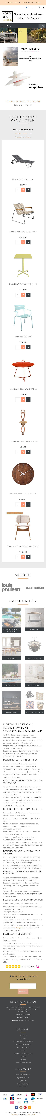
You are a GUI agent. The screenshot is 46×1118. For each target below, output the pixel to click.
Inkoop (23, 1056)
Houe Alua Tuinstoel (23, 336)
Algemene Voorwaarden (23, 1053)
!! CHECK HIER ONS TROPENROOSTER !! (22, 2)
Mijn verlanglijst (23, 1084)
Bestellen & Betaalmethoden (23, 1041)
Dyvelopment (31, 1114)
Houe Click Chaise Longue (23, 179)
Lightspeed (14, 1114)
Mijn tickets (23, 1081)
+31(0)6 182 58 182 (24, 1014)
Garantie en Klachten (23, 1062)
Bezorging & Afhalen (23, 1044)
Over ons (23, 1035)
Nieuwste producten (23, 133)
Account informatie (23, 1074)
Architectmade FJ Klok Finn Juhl (23, 494)
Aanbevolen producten (23, 130)
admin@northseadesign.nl (24, 1020)
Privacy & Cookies (23, 1047)
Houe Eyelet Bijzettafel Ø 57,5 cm (23, 389)
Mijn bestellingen (23, 1078)
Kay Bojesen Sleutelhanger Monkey (23, 441)
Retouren (23, 1050)
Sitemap (23, 1059)
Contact (23, 1038)
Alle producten (23, 1087)
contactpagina (16, 928)
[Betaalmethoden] (5, 1094)
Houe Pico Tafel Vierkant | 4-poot (23, 284)
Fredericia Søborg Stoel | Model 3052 (23, 546)
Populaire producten (23, 137)
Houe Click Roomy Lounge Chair (23, 232)
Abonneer (23, 991)
